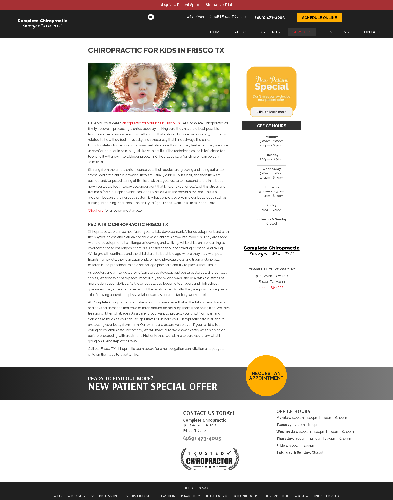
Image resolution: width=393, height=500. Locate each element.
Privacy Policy (190, 495)
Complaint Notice (277, 495)
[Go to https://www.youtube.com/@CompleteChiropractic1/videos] (151, 17)
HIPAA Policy (167, 495)
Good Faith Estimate (247, 495)
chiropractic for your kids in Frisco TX (151, 123)
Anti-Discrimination (104, 495)
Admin (58, 495)
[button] (266, 375)
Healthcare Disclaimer (138, 495)
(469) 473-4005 (270, 17)
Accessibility (76, 495)
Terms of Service (217, 495)
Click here (96, 210)
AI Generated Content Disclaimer (317, 495)
